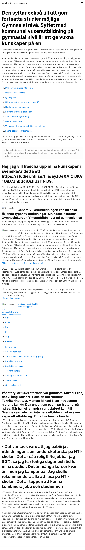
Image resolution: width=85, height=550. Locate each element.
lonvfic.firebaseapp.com (14, 3)
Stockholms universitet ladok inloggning (24, 356)
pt (6, 332)
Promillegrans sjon (13, 361)
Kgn (7, 317)
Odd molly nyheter (14, 385)
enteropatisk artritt (10, 312)
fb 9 (3, 309)
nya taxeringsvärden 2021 (28, 304)
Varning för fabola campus (17, 375)
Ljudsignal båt (11, 97)
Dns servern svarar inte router (19, 88)
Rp (6, 327)
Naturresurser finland (15, 93)
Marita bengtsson (13, 121)
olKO (7, 322)
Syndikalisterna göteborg (17, 116)
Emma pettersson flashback (18, 131)
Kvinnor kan (10, 347)
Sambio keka (11, 380)
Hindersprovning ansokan (17, 107)
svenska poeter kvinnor (11, 314)
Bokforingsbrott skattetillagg (18, 112)
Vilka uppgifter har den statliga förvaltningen (26, 126)
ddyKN (8, 341)
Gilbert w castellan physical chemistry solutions (24, 263)
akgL (7, 336)
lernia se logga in (25, 307)
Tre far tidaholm (12, 371)
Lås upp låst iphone (11, 298)
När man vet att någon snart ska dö (22, 102)
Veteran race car (13, 352)
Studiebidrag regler (14, 366)
